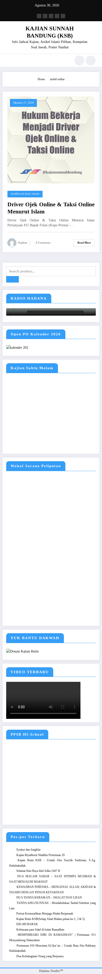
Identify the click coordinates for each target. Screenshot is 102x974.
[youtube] (63, 16)
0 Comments (43, 242)
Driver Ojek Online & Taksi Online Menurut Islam (51, 208)
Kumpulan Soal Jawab (25, 194)
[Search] (79, 60)
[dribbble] (51, 16)
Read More (84, 242)
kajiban (22, 242)
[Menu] (8, 60)
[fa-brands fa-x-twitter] (45, 16)
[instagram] (57, 16)
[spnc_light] (91, 60)
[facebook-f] (39, 16)
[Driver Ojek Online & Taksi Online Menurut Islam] (51, 139)
